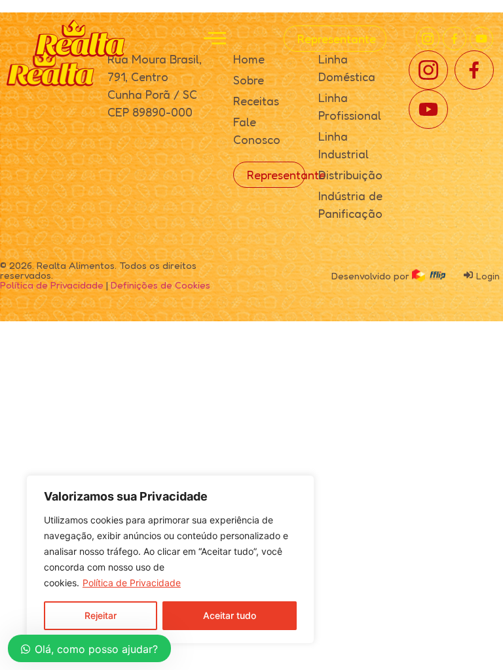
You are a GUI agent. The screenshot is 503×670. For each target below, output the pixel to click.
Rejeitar (100, 615)
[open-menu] (215, 38)
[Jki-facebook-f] (454, 38)
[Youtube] (481, 38)
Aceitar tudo (229, 615)
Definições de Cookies (160, 285)
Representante (336, 38)
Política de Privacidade (132, 582)
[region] (170, 559)
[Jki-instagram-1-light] (427, 38)
